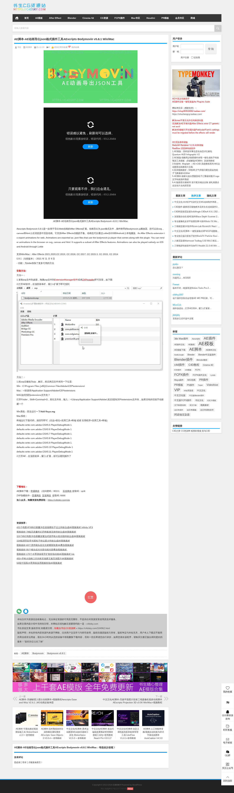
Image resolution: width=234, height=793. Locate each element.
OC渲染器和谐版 (180, 142)
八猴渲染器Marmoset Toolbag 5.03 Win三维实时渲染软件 (197, 241)
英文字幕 (193, 405)
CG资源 (104, 18)
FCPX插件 (119, 18)
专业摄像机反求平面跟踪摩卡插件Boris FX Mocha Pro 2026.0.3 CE (197, 221)
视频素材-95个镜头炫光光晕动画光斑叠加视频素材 (42, 549)
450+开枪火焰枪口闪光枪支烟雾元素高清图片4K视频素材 (45, 558)
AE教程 (191, 344)
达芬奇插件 (178, 410)
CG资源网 (185, 431)
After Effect (55, 18)
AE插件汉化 (179, 344)
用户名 (176, 46)
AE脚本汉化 (211, 350)
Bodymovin (38, 653)
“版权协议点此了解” (33, 641)
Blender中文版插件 (207, 354)
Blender (72, 18)
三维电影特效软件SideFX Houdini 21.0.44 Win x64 (197, 246)
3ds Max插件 (181, 338)
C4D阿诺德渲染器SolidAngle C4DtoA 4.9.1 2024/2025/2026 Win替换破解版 (197, 211)
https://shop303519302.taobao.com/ (188, 111)
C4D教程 (193, 364)
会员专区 (179, 18)
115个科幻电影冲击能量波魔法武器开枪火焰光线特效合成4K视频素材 (51, 536)
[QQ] (25, 611)
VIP (177, 390)
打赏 (90, 597)
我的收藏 (75, 47)
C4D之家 (176, 431)
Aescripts (196, 339)
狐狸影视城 (196, 431)
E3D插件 (177, 370)
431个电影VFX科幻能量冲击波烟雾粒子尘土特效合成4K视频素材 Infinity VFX (55, 527)
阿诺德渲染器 (182, 414)
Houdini (150, 18)
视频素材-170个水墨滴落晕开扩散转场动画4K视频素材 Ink (45, 554)
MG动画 (191, 380)
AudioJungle (179, 355)
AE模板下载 (179, 350)
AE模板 (39, 18)
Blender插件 (183, 359)
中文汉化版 (179, 395)
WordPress (137, 785)
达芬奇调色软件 (207, 410)
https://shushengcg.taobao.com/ (187, 114)
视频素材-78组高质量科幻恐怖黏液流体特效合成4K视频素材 (46, 532)
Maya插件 (179, 380)
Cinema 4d (88, 18)
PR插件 (203, 379)
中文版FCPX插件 (182, 400)
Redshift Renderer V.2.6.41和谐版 (187, 145)
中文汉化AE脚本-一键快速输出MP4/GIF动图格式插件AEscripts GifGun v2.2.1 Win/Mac (197, 231)
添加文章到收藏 (60, 47)
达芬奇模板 (191, 410)
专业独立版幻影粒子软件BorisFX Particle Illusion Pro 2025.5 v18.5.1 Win (197, 236)
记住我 (197, 57)
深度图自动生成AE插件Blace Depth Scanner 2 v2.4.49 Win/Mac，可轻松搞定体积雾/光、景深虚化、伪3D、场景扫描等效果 (197, 216)
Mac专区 (135, 18)
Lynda (212, 375)
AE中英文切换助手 (181, 99)
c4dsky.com (92, 623)
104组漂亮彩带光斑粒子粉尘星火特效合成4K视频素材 (43, 540)
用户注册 (185, 57)
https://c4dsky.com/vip (59, 500)
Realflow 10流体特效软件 (183, 148)
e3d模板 (188, 370)
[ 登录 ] (24, 762)
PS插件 (190, 385)
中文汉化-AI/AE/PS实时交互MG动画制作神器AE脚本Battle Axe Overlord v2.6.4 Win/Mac (197, 202)
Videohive (212, 384)
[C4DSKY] (30, 4)
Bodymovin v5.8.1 (56, 653)
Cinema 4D (208, 365)
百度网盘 (67, 491)
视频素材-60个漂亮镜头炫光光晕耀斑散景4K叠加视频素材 (45, 545)
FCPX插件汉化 (200, 375)
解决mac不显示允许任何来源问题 (187, 120)
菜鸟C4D (206, 431)
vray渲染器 (188, 390)
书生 (19, 47)
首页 (17, 18)
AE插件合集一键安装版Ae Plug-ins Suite (191, 102)
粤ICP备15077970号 (118, 789)
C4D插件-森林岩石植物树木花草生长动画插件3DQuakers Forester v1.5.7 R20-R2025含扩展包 (197, 207)
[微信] (19, 611)
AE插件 (210, 338)
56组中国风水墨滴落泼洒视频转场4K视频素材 (39, 563)
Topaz (200, 385)
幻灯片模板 (211, 400)
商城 (193, 18)
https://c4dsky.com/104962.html (94, 628)
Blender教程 (202, 360)
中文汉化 (201, 390)
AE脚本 (195, 349)
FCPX (197, 370)
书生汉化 (199, 400)
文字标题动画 (180, 405)
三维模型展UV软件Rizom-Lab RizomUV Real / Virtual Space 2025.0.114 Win (197, 226)
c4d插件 (179, 364)
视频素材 (204, 405)
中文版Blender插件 (196, 395)
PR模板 (165, 18)
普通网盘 (35, 491)
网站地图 (104, 789)
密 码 (176, 51)
